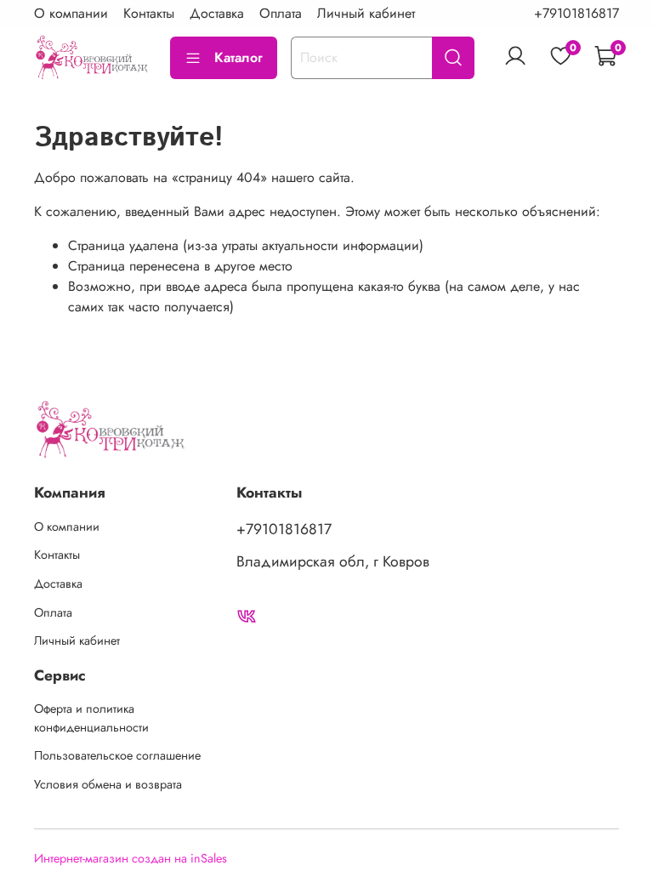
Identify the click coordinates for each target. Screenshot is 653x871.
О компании (71, 13)
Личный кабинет (366, 13)
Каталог (238, 57)
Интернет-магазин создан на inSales (130, 858)
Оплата (280, 13)
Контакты (148, 13)
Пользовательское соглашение (117, 755)
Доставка (217, 13)
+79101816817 (576, 13)
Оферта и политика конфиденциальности (91, 718)
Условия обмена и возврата (108, 784)
